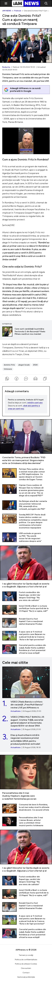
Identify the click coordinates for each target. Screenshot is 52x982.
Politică (17, 11)
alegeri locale (24, 365)
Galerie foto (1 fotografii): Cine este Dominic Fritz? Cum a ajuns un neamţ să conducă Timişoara (26, 45)
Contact (26, 973)
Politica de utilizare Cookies (26, 964)
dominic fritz (9, 365)
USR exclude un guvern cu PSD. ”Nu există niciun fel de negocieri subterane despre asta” (26, 537)
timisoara (8, 369)
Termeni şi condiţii (26, 955)
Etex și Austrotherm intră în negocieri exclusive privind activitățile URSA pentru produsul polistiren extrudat (26, 741)
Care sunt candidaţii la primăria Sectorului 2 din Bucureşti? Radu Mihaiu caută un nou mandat (26, 331)
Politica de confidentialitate (26, 960)
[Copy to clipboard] (45, 378)
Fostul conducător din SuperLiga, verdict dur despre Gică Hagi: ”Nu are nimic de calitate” (26, 596)
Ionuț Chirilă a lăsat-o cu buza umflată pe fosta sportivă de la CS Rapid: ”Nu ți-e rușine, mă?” (26, 610)
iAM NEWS (6, 11)
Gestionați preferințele (26, 977)
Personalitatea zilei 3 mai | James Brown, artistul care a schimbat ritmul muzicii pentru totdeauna (26, 821)
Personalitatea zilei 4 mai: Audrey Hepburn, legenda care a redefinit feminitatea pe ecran (26, 777)
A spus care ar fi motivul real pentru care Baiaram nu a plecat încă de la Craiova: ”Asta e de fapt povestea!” (26, 636)
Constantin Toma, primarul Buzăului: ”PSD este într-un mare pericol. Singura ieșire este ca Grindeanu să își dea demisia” (26, 442)
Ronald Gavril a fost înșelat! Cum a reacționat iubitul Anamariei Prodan (26, 623)
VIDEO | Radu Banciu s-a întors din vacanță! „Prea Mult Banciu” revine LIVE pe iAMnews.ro (26, 689)
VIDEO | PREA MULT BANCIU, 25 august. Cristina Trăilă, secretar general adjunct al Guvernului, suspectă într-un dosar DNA (26, 723)
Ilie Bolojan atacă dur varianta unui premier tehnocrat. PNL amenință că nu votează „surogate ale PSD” (26, 505)
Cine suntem (26, 968)
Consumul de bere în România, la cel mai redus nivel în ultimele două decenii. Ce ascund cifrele (26, 808)
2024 (35, 365)
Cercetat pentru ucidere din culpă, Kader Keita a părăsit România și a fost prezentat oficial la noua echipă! (26, 649)
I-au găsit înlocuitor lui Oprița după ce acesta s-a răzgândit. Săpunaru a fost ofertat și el (26, 567)
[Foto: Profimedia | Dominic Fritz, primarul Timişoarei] (47, 58)
